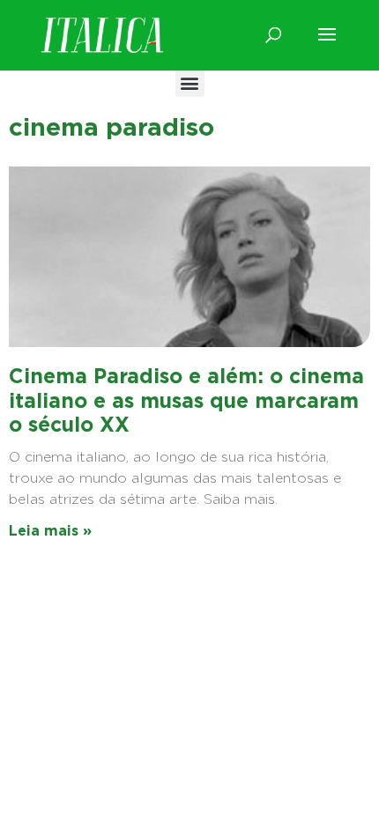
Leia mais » (50, 530)
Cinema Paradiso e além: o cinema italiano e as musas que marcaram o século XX (186, 400)
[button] (189, 82)
